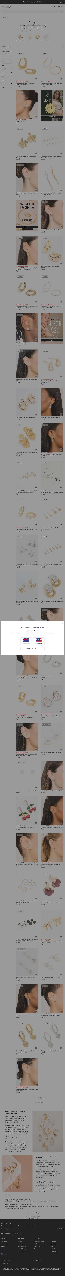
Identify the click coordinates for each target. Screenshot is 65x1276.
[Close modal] (62, 623)
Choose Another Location (32, 648)
